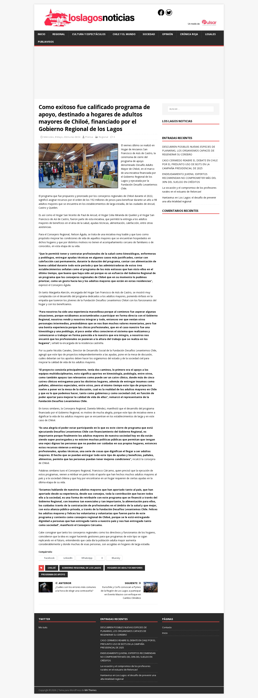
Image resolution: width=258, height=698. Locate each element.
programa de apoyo (53, 574)
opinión (167, 34)
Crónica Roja (189, 34)
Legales (210, 34)
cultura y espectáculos (88, 34)
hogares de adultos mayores (124, 567)
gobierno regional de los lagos (81, 567)
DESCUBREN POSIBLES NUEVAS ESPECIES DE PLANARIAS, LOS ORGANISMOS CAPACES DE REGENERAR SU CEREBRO (188, 150)
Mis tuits (43, 627)
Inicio (41, 34)
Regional (58, 34)
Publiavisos (46, 41)
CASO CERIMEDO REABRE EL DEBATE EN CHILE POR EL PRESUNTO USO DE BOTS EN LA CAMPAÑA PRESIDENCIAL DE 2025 (190, 164)
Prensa (89, 137)
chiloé (52, 567)
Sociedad (149, 34)
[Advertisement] (129, 72)
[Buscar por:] (191, 109)
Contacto (167, 627)
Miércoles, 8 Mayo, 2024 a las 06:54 (62, 137)
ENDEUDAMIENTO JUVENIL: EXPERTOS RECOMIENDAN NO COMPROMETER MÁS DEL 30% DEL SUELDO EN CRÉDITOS (189, 178)
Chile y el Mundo (124, 34)
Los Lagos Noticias (177, 121)
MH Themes (90, 690)
